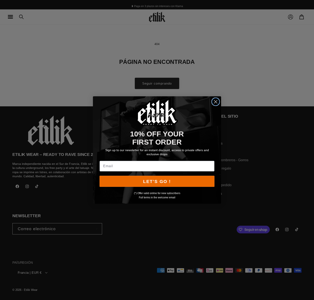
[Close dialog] (215, 101)
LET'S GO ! (157, 181)
